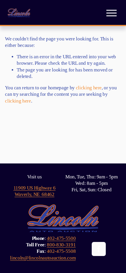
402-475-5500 (61, 238)
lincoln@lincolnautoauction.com (43, 258)
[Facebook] (99, 249)
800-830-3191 (61, 245)
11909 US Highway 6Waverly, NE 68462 (34, 191)
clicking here (89, 88)
